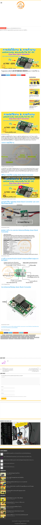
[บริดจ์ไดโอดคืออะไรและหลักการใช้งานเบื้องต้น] (3, 499)
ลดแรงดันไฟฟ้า (15, 337)
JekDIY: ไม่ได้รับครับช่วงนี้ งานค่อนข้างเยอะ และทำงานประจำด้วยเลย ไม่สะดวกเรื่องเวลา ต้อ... (18, 456)
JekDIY (3, 73)
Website (2, 393)
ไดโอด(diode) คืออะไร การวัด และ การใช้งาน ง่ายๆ (15, 502)
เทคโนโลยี (12, 73)
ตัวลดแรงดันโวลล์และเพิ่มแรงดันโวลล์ (15, 336)
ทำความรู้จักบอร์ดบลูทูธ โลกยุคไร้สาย (13, 473)
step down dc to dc (32, 335)
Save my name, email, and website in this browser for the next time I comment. (14, 396)
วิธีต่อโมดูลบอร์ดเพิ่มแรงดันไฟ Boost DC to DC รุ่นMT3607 (16, 481)
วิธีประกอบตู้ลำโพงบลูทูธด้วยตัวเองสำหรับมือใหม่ (15, 477)
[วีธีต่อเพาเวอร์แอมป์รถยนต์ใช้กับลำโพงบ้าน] (3, 508)
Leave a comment (20, 73)
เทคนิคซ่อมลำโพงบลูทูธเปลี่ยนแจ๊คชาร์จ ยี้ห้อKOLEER (33, 107)
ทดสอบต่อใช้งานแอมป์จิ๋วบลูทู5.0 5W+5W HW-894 (14, 28)
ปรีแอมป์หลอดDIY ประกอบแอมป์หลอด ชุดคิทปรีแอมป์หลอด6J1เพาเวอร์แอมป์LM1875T (7, 370)
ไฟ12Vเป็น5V (32, 338)
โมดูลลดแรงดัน (24, 338)
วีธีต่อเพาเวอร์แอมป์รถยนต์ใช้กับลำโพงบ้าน (14, 506)
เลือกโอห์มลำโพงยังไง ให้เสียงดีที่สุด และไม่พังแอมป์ (34, 85)
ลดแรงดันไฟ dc (32, 336)
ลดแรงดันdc (27, 336)
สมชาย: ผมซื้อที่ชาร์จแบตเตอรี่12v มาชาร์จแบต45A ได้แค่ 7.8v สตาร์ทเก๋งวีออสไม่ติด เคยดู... (17, 453)
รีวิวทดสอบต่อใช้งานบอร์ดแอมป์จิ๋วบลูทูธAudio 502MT (15, 490)
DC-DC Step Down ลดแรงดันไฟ (18, 335)
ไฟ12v (28, 338)
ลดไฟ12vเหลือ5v (24, 337)
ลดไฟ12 (19, 337)
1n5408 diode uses (9, 335)
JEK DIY (27, 335)
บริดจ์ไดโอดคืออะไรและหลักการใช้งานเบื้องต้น (14, 497)
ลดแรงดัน (23, 336)
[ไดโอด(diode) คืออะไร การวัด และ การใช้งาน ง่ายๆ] (3, 503)
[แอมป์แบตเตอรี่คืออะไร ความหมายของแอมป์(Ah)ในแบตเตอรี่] (3, 516)
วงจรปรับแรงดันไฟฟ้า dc (4, 338)
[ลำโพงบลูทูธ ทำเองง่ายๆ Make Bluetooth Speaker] (3, 512)
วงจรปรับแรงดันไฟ (36, 337)
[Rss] (20, 522)
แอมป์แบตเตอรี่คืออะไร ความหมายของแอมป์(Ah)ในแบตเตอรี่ (17, 514)
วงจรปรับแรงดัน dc (30, 337)
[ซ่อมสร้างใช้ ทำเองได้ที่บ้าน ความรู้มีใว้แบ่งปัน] (20, 5)
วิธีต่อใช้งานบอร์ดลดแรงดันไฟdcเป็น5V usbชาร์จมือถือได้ (34, 96)
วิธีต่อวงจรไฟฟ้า (11, 338)
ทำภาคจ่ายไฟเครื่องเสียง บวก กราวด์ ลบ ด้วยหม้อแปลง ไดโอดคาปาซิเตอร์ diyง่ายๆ (33, 370)
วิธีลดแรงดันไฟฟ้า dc (17, 338)
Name (2, 386)
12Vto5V (4, 335)
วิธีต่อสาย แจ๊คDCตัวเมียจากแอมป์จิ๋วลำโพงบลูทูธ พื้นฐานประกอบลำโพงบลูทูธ (20, 486)
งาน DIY (15, 73)
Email (2, 389)
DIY (24, 335)
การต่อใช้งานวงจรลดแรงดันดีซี (5, 336)
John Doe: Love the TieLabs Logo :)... (9, 463)
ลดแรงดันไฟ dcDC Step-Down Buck (6, 337)
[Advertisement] (20, 17)
